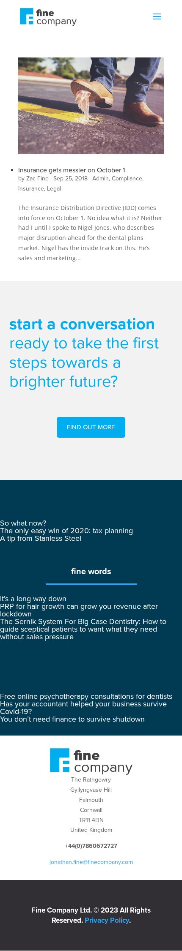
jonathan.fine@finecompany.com (91, 862)
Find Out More (91, 427)
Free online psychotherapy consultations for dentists (86, 696)
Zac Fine (37, 178)
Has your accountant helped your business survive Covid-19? (83, 707)
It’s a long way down (33, 598)
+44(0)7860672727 (91, 846)
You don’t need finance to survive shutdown (72, 719)
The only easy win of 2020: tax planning (66, 530)
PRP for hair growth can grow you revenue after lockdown (79, 610)
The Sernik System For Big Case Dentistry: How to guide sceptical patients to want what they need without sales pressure (83, 629)
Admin (100, 178)
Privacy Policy (107, 920)
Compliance (127, 178)
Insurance (31, 188)
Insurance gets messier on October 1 (71, 170)
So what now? (23, 523)
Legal (54, 188)
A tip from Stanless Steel (40, 538)
